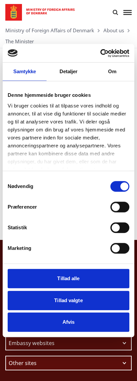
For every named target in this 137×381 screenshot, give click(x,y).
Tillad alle (68, 278)
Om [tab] (112, 71)
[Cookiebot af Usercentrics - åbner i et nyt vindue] (100, 53)
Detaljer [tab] (69, 71)
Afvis (69, 322)
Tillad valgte (68, 300)
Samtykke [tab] (24, 71)
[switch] (119, 207)
